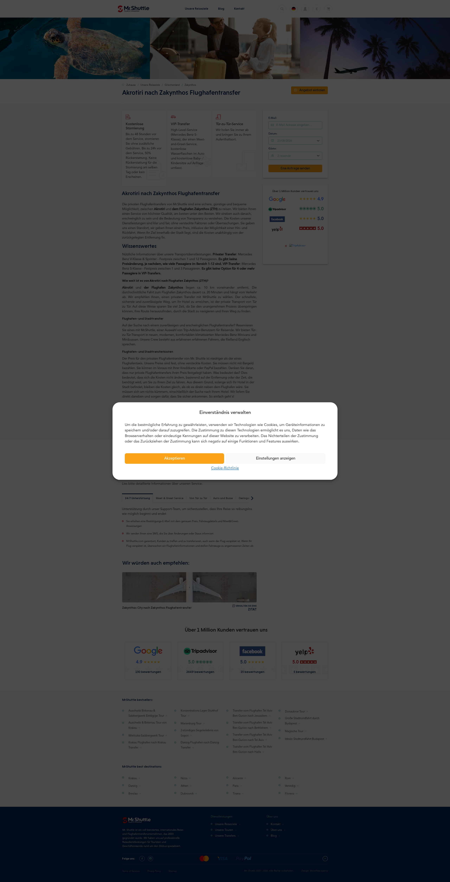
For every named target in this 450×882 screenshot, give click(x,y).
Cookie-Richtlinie (225, 468)
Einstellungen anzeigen (275, 458)
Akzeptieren (174, 458)
